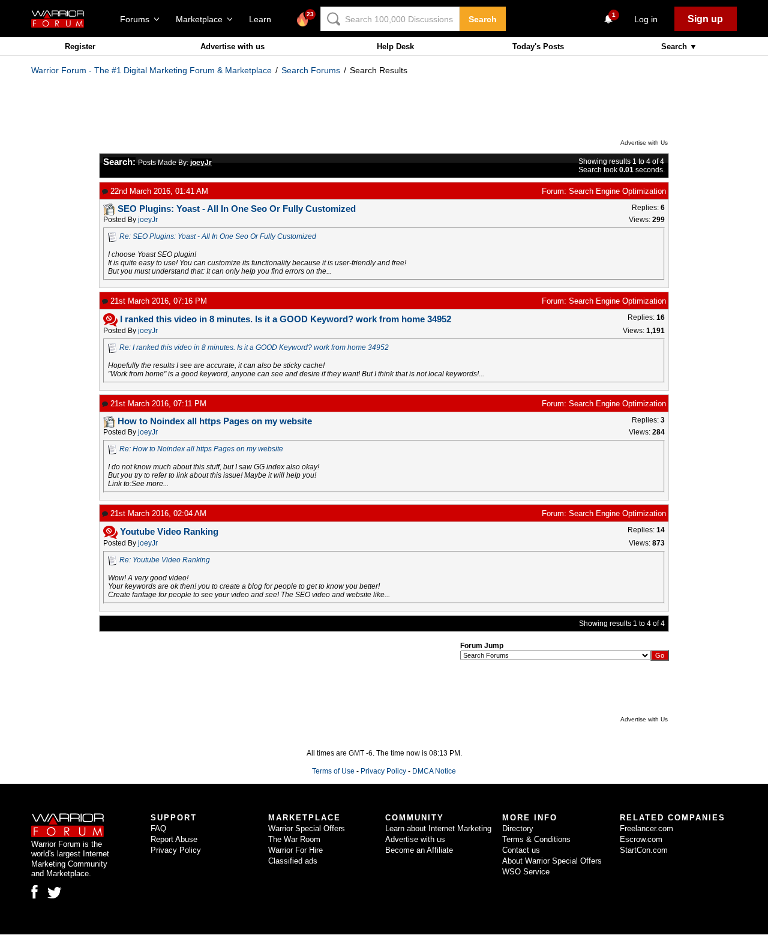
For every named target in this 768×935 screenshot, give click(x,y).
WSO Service (526, 871)
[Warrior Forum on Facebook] (34, 892)
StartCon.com (644, 850)
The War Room (294, 839)
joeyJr (148, 219)
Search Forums (310, 70)
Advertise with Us (644, 142)
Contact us (521, 850)
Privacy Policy (383, 771)
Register (80, 46)
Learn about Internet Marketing (438, 828)
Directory (517, 828)
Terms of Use (333, 771)
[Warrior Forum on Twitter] (54, 893)
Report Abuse (174, 839)
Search (483, 19)
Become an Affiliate (419, 850)
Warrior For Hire (295, 850)
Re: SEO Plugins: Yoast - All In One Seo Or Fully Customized (217, 236)
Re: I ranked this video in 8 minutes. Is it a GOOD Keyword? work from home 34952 (254, 347)
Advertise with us (232, 46)
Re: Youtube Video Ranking (164, 560)
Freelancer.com (646, 828)
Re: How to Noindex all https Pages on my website (201, 449)
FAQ (158, 828)
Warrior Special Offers (306, 828)
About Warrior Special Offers (552, 860)
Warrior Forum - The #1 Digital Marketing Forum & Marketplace (151, 70)
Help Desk (395, 46)
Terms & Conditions (536, 839)
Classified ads (292, 860)
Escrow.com (641, 839)
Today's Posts (538, 46)
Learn (263, 19)
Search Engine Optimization (617, 191)
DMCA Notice (434, 771)
